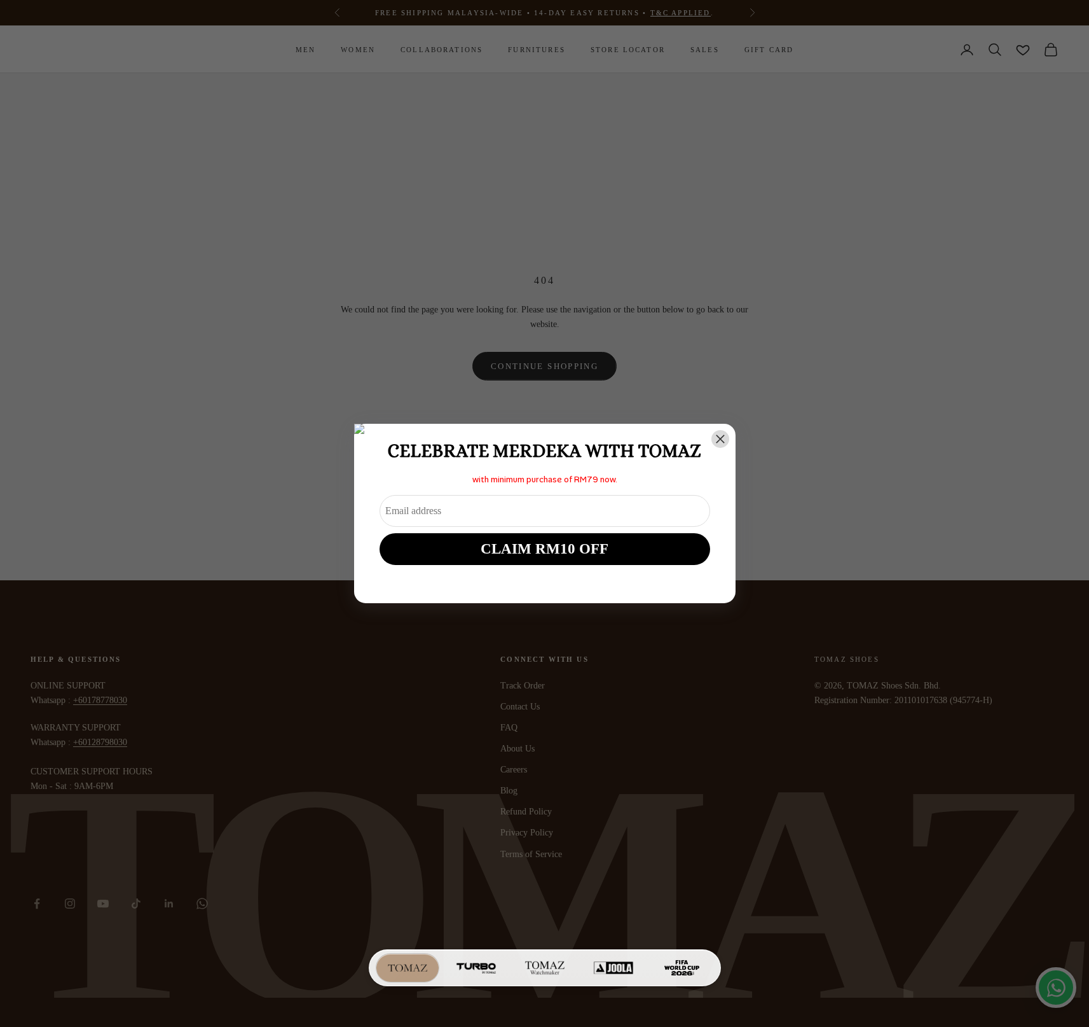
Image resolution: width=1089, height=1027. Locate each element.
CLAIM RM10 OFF (544, 549)
